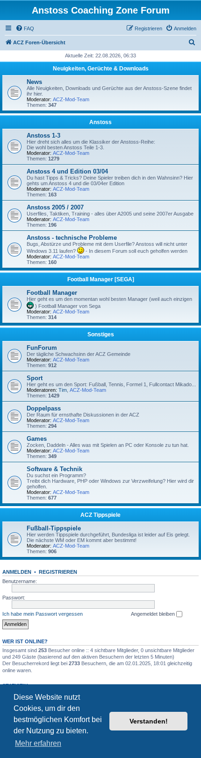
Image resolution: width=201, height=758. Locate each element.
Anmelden (16, 572)
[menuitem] (24, 28)
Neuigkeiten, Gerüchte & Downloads (101, 68)
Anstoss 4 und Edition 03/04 (67, 171)
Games (37, 438)
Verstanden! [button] (148, 721)
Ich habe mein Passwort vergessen (42, 614)
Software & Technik (54, 469)
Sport (35, 378)
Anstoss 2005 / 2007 (55, 207)
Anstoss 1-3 (43, 135)
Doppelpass (44, 408)
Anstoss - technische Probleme (72, 237)
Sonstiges (100, 334)
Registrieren (58, 572)
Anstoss (100, 122)
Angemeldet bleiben (153, 614)
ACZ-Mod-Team (71, 99)
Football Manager (52, 292)
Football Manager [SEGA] (100, 279)
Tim (62, 390)
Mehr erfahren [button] (38, 743)
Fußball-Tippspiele (54, 528)
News (34, 81)
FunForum (42, 347)
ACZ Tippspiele (100, 515)
